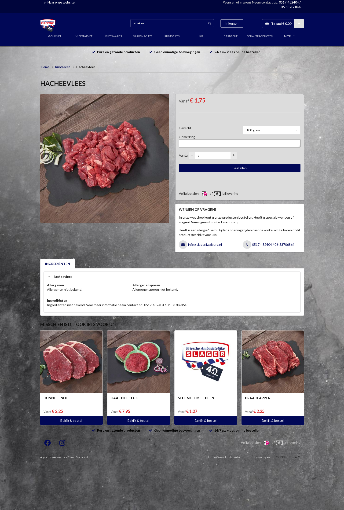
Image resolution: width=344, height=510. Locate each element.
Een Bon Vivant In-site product (225, 457)
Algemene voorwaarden (53, 457)
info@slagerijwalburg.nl (205, 244)
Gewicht (185, 128)
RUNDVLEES (172, 36)
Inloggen (231, 23)
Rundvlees (62, 67)
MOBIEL (281, 457)
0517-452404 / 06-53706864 (273, 244)
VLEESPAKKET (84, 36)
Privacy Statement (77, 457)
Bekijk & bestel (71, 420)
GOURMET (54, 36)
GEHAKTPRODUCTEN (260, 36)
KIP (201, 36)
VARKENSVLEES (142, 36)
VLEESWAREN (113, 36)
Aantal (183, 155)
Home (45, 67)
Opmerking (187, 137)
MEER (287, 36)
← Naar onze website (59, 2)
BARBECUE (231, 36)
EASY (297, 457)
